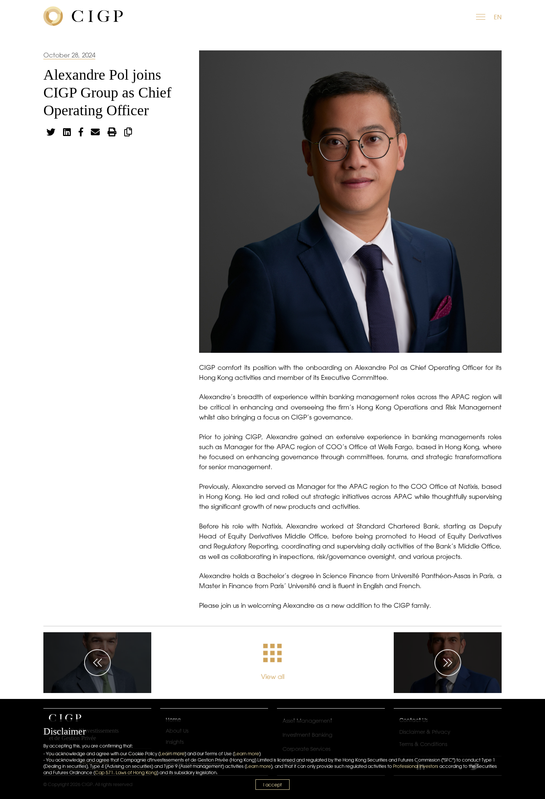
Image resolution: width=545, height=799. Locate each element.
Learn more (172, 753)
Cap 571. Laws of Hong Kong (126, 772)
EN (498, 17)
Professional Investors (415, 766)
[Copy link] (128, 131)
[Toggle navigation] (481, 16)
